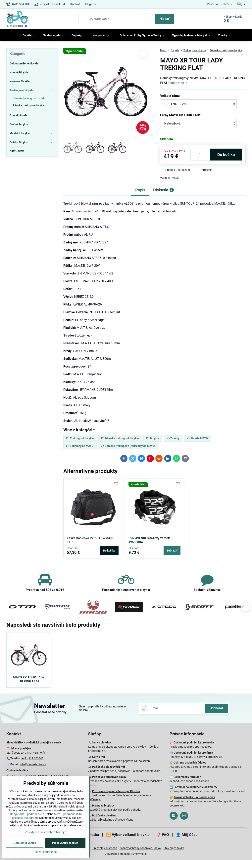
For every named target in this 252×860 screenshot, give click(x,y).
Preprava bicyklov (103, 805)
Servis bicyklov (101, 742)
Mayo (175, 177)
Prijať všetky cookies (65, 842)
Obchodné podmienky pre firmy (193, 752)
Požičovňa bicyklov (104, 815)
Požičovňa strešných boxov (109, 776)
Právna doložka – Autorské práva (194, 797)
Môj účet (190, 834)
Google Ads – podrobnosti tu (27, 814)
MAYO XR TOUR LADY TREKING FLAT (29, 679)
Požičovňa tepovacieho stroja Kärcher (116, 791)
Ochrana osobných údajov (190, 762)
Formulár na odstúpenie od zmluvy (195, 787)
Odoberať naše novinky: (50, 712)
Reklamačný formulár (187, 776)
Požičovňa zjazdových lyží (108, 766)
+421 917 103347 (32, 758)
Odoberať (216, 708)
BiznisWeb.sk (139, 853)
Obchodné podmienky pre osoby (194, 742)
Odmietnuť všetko (25, 842)
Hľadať (164, 19)
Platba (93, 834)
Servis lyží (98, 756)
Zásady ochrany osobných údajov (140, 848)
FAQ (166, 834)
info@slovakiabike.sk (33, 764)
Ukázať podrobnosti (46, 851)
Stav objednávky (174, 848)
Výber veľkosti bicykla (130, 834)
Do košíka (226, 154)
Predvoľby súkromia (104, 848)
